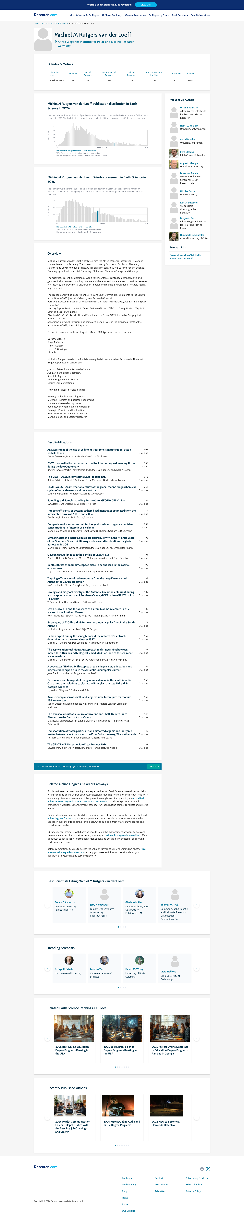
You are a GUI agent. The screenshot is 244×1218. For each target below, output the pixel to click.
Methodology (129, 1184)
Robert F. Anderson (65, 902)
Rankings (127, 1178)
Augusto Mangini (189, 163)
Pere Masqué (187, 151)
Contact (159, 1178)
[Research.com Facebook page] (202, 1169)
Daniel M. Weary (134, 969)
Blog (124, 1191)
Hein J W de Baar (189, 125)
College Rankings (112, 15)
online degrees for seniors (61, 818)
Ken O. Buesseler (189, 202)
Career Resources (135, 15)
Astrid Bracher (188, 139)
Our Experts (128, 1210)
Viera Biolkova (168, 971)
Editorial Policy (194, 1184)
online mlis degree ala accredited (122, 835)
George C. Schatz (64, 969)
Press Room (161, 1184)
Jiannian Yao (96, 969)
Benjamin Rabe (188, 218)
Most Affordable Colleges (84, 15)
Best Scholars (180, 15)
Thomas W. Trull (169, 904)
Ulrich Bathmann (189, 107)
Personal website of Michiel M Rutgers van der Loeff (185, 257)
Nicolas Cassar (188, 191)
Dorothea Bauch (189, 173)
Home (36, 23)
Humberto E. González (192, 235)
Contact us (154, 766)
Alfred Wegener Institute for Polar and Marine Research (96, 42)
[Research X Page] (208, 1169)
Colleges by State (159, 15)
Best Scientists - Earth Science (54, 23)
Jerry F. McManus (99, 904)
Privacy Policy (193, 1191)
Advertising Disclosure (198, 1178)
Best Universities (200, 15)
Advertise (160, 1191)
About (125, 1204)
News (125, 1197)
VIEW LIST (146, 5)
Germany (64, 46)
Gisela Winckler (133, 902)
